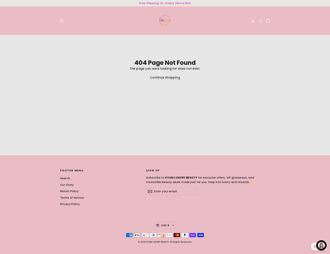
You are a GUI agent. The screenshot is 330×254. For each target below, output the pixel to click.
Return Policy (69, 191)
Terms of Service (72, 198)
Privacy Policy (70, 204)
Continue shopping (165, 77)
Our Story (67, 185)
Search (65, 178)
